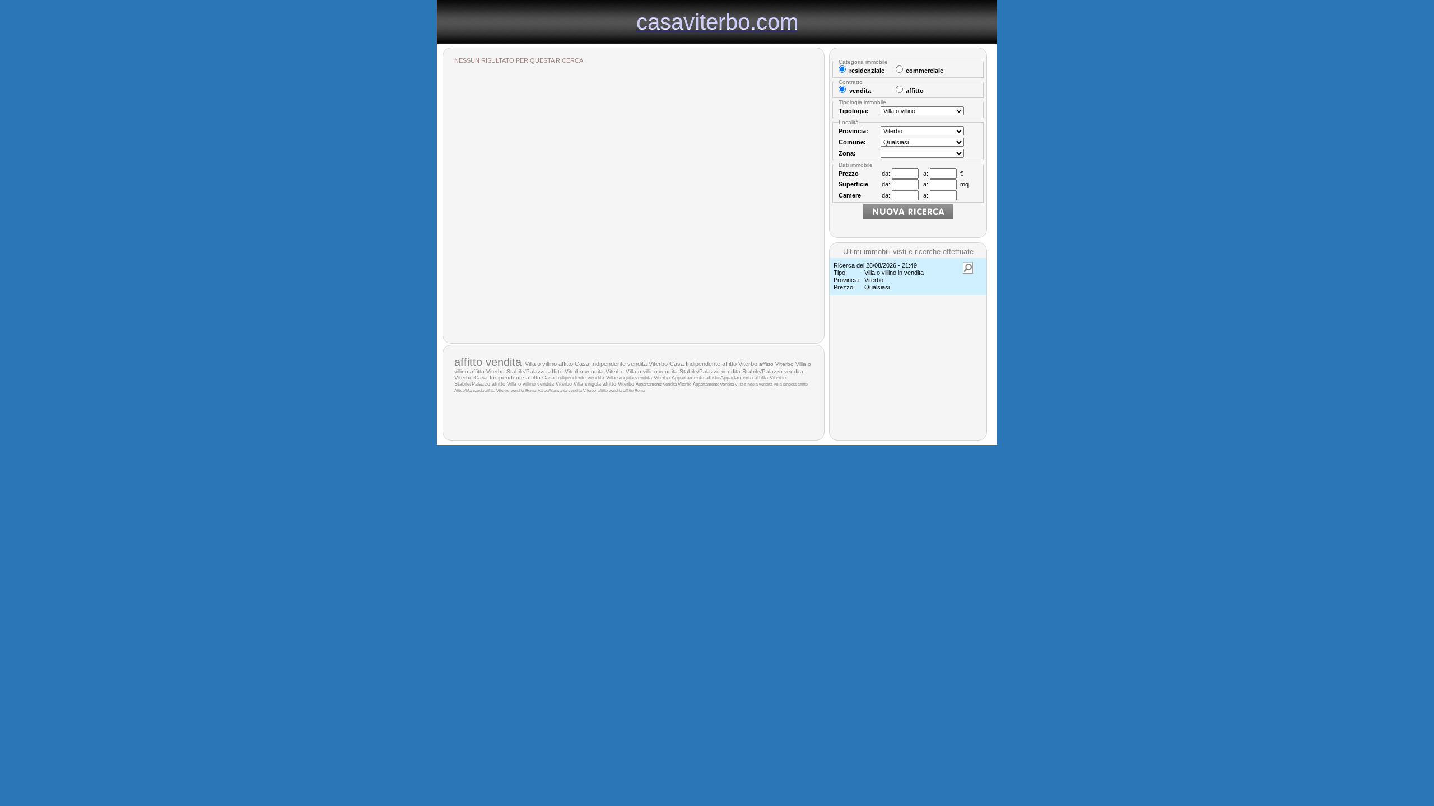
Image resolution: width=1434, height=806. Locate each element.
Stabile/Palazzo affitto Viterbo (544, 371)
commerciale (924, 70)
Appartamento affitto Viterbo (753, 378)
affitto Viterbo (776, 364)
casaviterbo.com (717, 21)
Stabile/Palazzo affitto (480, 384)
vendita (505, 362)
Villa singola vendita (754, 384)
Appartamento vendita (714, 384)
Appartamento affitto (696, 378)
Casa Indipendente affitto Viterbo (713, 363)
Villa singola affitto (791, 384)
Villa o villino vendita (652, 371)
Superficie (853, 184)
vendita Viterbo (604, 371)
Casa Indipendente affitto (508, 377)
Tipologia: (854, 110)
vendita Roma (523, 390)
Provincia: (853, 131)
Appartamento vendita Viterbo (663, 384)
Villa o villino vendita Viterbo (539, 384)
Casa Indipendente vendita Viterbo (621, 363)
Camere (850, 195)
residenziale (866, 70)
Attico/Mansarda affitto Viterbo (481, 390)
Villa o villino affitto (550, 363)
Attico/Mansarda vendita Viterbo (567, 390)
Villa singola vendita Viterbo (638, 378)
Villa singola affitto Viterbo (604, 384)
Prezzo (849, 173)
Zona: (847, 153)
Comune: (852, 142)
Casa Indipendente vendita (574, 378)
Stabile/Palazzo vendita (710, 371)
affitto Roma (634, 390)
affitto (470, 362)
